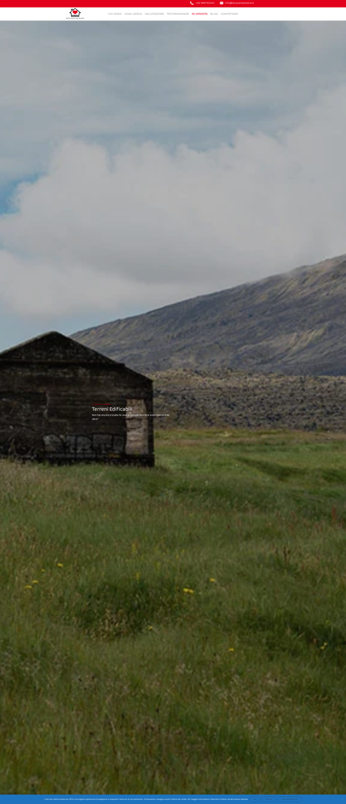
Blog (214, 13)
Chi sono (115, 13)
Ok (255, 799)
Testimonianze (178, 13)
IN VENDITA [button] (200, 13)
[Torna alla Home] (75, 13)
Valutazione (154, 13)
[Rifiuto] (342, 799)
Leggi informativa (289, 799)
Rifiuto (269, 799)
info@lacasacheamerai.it (239, 3)
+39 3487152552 (205, 3)
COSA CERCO (133, 13)
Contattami (229, 13)
